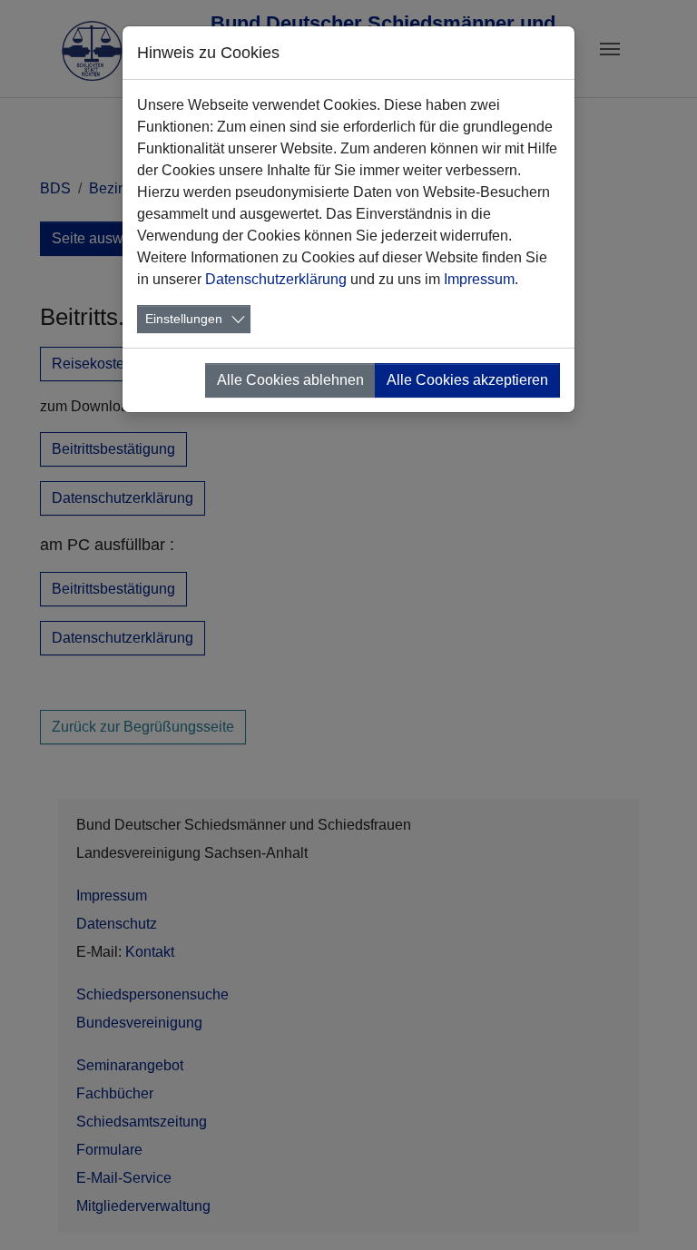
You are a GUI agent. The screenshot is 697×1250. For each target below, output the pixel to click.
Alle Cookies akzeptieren (467, 380)
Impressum (479, 279)
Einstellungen (183, 318)
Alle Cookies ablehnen (290, 380)
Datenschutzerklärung (276, 279)
